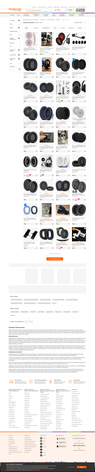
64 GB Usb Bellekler (43, 406)
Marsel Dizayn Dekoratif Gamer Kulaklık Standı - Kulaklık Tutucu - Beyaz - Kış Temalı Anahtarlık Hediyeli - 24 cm (62, 147)
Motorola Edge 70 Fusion (76, 411)
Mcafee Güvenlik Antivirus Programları (31, 425)
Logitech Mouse (27, 423)
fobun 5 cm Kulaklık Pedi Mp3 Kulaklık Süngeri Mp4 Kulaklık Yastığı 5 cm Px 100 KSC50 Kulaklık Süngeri (79, 146)
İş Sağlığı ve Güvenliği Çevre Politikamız (15, 452)
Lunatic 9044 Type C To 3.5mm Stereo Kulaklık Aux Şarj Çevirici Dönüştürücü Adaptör (29, 243)
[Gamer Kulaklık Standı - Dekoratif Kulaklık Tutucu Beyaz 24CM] (47, 210)
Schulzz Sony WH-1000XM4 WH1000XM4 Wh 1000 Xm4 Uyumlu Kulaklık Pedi (78, 194)
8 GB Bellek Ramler (43, 410)
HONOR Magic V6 (75, 426)
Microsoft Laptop (59, 428)
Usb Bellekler (11, 409)
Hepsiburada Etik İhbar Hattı (79, 450)
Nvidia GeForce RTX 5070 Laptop (46, 421)
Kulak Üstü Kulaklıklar (59, 403)
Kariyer (10, 444)
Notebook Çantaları (59, 397)
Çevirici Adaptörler (12, 403)
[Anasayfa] (23, 19)
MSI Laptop (26, 409)
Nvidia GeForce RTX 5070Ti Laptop (46, 423)
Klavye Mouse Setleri (59, 414)
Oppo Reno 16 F (74, 417)
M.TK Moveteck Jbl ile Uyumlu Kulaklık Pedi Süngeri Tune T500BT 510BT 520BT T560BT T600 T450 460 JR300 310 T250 (30, 49)
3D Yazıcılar (11, 396)
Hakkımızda (11, 437)
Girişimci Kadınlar (56, 7)
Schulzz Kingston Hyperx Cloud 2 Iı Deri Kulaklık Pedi (78, 219)
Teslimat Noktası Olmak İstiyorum (30, 446)
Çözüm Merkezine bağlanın (79, 438)
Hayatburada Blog (27, 437)
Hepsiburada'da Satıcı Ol (82, 7)
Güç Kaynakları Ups (12, 405)
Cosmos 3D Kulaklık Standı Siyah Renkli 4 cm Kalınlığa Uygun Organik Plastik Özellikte (62, 220)
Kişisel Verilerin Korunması (13, 446)
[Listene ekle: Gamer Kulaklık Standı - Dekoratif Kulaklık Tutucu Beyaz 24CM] (52, 204)
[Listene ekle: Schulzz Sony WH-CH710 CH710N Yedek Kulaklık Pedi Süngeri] (85, 58)
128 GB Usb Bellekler (43, 408)
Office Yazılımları (11, 416)
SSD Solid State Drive (59, 396)
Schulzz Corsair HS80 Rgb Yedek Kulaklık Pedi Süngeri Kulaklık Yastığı (46, 243)
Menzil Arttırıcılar (11, 414)
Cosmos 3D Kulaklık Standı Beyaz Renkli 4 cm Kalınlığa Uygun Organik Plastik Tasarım (78, 244)
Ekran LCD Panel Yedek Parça (14, 427)
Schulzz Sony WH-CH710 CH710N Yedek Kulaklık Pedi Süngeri (78, 73)
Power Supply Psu (59, 405)
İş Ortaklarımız (11, 439)
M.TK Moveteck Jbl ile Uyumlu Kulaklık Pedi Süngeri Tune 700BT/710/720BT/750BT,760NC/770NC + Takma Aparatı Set (63, 172)
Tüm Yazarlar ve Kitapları (76, 393)
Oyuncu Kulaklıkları (12, 425)
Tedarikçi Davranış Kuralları (29, 443)
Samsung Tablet (27, 394)
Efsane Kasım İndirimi (75, 398)
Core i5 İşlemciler (43, 417)
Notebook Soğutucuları (60, 419)
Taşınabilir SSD (11, 420)
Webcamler (58, 417)
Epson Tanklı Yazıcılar (28, 416)
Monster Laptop (27, 396)
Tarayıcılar (58, 394)
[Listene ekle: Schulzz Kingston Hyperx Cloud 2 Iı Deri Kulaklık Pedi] (85, 204)
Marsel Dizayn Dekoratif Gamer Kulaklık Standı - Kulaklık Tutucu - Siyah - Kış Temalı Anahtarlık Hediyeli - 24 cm (46, 73)
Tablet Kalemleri (58, 406)
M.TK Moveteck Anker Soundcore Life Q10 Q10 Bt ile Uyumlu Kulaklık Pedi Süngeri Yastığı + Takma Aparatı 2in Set (62, 49)
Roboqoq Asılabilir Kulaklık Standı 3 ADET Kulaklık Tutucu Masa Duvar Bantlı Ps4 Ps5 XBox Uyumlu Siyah (46, 170)
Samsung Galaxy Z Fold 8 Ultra (77, 420)
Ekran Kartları (58, 412)
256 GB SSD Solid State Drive (45, 416)
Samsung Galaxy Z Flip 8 (76, 422)
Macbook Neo (74, 406)
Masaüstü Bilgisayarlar (12, 402)
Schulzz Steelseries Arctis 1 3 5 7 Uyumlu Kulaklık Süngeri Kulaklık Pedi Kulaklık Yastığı (30, 73)
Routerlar (10, 398)
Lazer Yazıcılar (58, 410)
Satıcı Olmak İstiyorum (28, 439)
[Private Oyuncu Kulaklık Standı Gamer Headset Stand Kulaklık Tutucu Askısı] (47, 137)
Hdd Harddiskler (11, 412)
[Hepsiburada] (15, 9)
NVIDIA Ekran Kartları (43, 401)
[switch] (19, 20)
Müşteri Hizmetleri (64, 7)
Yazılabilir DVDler (59, 423)
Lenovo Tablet (26, 402)
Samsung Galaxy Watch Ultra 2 (77, 424)
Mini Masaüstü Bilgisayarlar (60, 408)
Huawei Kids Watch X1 (75, 400)
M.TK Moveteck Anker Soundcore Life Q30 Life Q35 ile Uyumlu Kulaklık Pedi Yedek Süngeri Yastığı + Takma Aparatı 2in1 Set (46, 123)
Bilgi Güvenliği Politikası (13, 448)
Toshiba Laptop (27, 427)
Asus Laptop (26, 403)
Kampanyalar (50, 7)
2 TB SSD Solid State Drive (44, 397)
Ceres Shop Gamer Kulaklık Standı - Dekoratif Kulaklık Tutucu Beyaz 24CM (46, 220)
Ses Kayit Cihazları (12, 418)
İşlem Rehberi (26, 452)
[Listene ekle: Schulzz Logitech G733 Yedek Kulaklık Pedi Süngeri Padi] (85, 155)
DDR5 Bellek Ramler (43, 396)
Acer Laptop (58, 426)
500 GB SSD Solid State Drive (45, 403)
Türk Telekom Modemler (28, 420)
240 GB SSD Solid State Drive (45, 419)
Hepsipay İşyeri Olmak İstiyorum (29, 441)
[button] (30, 54)
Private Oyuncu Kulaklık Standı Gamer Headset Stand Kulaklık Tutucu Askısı (46, 147)
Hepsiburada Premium (73, 7)
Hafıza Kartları (58, 416)
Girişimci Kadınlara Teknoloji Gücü (30, 444)
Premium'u (15, 10)
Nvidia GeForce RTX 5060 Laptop (46, 412)
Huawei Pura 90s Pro (75, 404)
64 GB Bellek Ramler (43, 426)
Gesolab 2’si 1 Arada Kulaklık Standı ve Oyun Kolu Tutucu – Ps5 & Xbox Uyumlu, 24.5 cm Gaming (46, 49)
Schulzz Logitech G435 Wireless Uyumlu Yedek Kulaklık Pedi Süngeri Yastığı (30, 219)
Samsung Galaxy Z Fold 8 (76, 418)
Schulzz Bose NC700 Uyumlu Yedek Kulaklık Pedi (30, 170)
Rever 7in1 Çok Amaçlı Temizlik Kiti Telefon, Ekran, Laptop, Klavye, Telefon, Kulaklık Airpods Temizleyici (63, 97)
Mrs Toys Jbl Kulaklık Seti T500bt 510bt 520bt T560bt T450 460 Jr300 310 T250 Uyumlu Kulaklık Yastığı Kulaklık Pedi (78, 123)
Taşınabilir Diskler (59, 401)
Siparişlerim (34, 7)
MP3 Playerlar (11, 407)
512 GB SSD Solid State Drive (45, 405)
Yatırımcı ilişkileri (11, 441)
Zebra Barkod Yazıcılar (28, 418)
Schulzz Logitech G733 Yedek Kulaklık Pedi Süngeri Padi (79, 170)
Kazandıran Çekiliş (75, 408)
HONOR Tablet (26, 405)
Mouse (10, 400)
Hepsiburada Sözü (75, 391)
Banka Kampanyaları (28, 450)
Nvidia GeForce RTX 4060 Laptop (46, 414)
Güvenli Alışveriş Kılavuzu (13, 450)
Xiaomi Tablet (26, 407)
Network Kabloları (59, 399)
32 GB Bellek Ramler (43, 399)
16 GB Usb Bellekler (43, 428)
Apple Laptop (26, 400)
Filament (10, 423)
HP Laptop (26, 411)
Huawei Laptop (27, 412)
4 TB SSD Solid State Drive (44, 425)
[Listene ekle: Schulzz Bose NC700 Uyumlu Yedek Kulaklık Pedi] (36, 155)
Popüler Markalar (74, 397)
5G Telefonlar (74, 415)
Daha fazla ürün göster (54, 259)
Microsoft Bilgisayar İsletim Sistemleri (30, 414)
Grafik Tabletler (58, 425)
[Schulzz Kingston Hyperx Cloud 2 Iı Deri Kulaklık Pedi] (79, 210)
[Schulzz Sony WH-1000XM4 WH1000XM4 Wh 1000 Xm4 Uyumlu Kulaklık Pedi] (79, 186)
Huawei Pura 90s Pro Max (76, 402)
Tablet (10, 394)
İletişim (10, 453)
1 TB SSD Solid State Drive (44, 394)
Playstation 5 (74, 409)
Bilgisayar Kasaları (12, 411)
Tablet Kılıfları (58, 421)
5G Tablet (73, 413)
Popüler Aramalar (74, 395)
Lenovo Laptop (27, 398)
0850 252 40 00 (79, 445)
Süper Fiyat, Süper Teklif (42, 7)
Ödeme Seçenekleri (27, 448)
